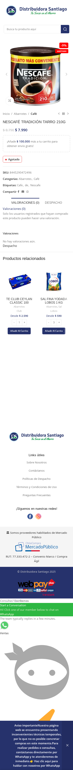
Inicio (6, 114)
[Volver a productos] (63, 113)
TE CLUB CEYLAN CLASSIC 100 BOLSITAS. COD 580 (19, 302)
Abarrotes (20, 114)
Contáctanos (37, 470)
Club (19, 311)
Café (34, 114)
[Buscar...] (65, 29)
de (26, 185)
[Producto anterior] (59, 113)
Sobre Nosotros (37, 462)
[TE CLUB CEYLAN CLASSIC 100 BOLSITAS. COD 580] (19, 281)
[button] (6, 74)
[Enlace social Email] (22, 191)
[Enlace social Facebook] (18, 191)
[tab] (25, 202)
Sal (60, 306)
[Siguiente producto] (68, 113)
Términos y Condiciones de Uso (36, 487)
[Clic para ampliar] (10, 101)
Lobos (53, 311)
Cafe (20, 185)
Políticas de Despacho (36, 479)
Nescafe (35, 185)
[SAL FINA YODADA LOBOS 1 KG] (53, 281)
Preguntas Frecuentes (37, 495)
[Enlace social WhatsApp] (27, 191)
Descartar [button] (67, 745)
